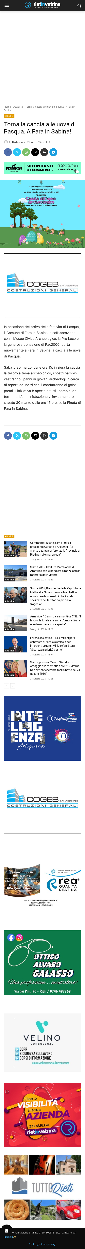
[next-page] (12, 685)
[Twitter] (17, 152)
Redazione (18, 141)
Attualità (18, 106)
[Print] (44, 152)
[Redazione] (6, 142)
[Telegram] (53, 152)
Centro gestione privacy (42, 1244)
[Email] (35, 152)
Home (7, 106)
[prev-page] (6, 685)
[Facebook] (8, 152)
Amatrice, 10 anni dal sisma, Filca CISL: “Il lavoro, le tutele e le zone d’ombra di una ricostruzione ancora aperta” (55, 620)
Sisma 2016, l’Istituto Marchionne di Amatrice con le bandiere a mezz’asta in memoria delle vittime (55, 571)
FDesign (8, 1236)
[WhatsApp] (26, 152)
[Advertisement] (42, 56)
